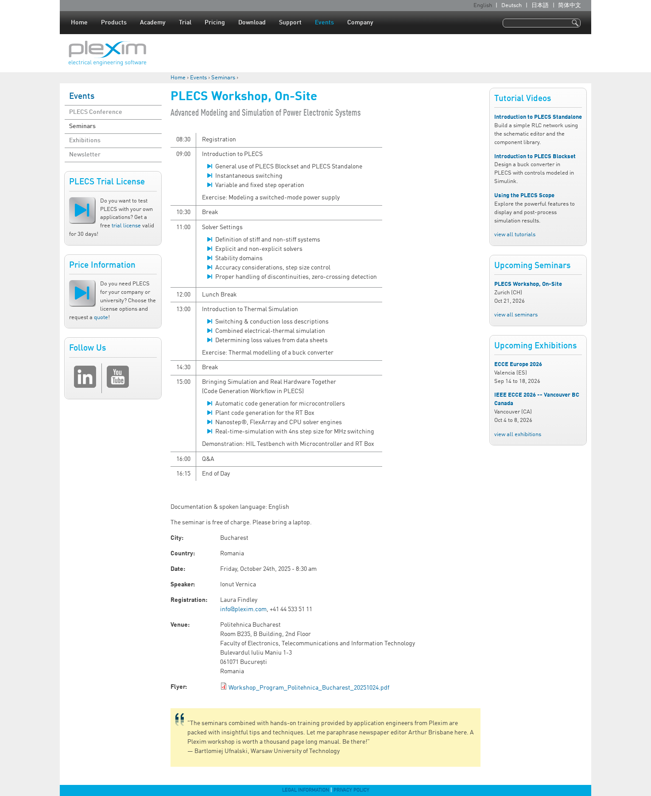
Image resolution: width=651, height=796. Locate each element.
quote (101, 317)
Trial (185, 23)
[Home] (107, 53)
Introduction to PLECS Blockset (535, 157)
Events (324, 23)
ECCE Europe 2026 (518, 364)
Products (114, 23)
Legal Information (305, 790)
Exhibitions (85, 140)
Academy (153, 23)
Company (360, 23)
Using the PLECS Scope (524, 196)
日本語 (540, 5)
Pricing (215, 23)
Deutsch (511, 5)
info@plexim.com (243, 609)
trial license (126, 226)
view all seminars (516, 315)
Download (252, 23)
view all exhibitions (517, 434)
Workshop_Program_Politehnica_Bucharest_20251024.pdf (309, 688)
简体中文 (569, 5)
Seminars (223, 78)
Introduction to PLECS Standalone (538, 117)
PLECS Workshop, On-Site (528, 284)
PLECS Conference (95, 112)
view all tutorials (514, 235)
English (482, 5)
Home (79, 23)
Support (290, 23)
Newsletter (85, 155)
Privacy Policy (351, 790)
